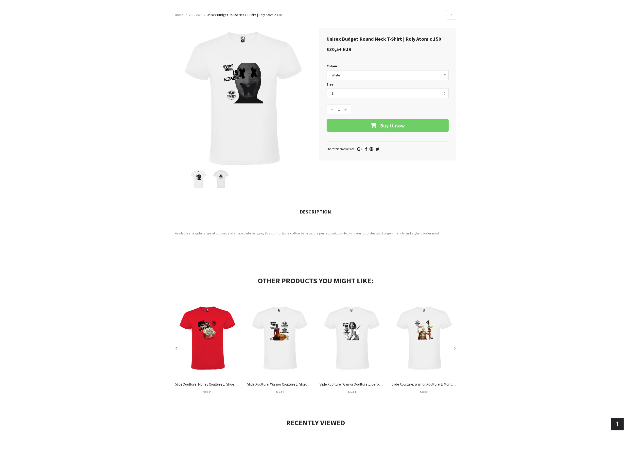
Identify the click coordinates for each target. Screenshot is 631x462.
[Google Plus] (360, 149)
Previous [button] (176, 348)
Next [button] (455, 348)
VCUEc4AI (195, 15)
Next (451, 15)
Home (179, 15)
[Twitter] (377, 149)
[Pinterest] (371, 149)
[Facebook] (366, 149)
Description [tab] (315, 212)
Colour (332, 66)
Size (330, 84)
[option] (198, 179)
